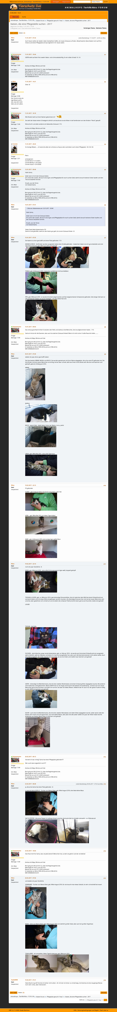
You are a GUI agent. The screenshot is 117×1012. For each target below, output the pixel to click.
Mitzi (14, 81)
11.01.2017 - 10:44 (30, 54)
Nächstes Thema (101, 28)
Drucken (103, 33)
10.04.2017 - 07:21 (30, 980)
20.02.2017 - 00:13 (30, 756)
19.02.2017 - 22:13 (30, 485)
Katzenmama (17, 54)
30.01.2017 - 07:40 (30, 354)
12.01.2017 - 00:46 (30, 169)
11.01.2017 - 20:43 (30, 144)
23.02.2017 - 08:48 (30, 784)
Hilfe (75, 1010)
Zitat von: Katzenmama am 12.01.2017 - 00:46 (40, 208)
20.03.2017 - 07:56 (30, 878)
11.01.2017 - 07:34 (30, 38)
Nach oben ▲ (104, 1010)
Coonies (15, 144)
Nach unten (14, 33)
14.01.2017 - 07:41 (30, 205)
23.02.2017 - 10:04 (30, 851)
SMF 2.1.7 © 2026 (14, 1010)
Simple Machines (24, 1010)
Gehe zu (81, 1000)
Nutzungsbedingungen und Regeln (88, 1010)
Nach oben (13, 992)
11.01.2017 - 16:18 (30, 113)
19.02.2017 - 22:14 (30, 564)
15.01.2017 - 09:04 (30, 327)
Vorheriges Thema (89, 28)
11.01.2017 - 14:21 (30, 81)
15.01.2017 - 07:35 (30, 237)
